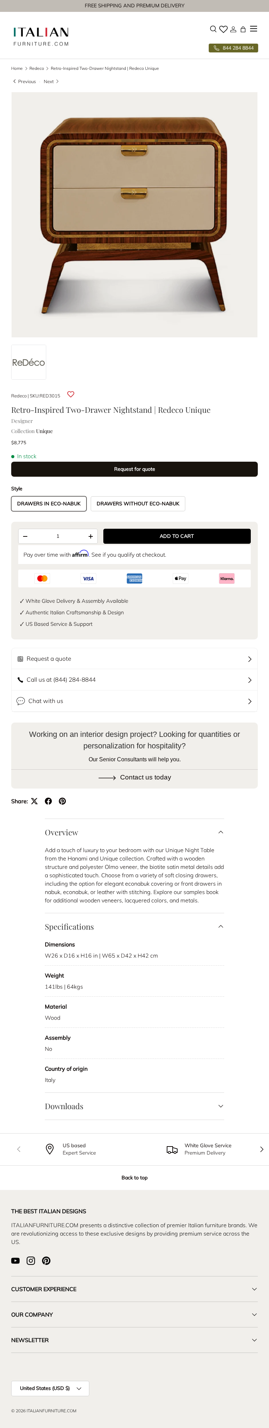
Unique (44, 430)
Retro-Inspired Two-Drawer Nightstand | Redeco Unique (105, 68)
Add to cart (177, 536)
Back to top (134, 1177)
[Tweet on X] (34, 801)
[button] (243, 29)
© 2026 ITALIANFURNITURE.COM (43, 1410)
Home (17, 68)
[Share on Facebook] (48, 801)
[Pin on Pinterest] (62, 801)
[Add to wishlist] (70, 394)
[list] (134, 214)
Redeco (36, 68)
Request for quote (134, 469)
